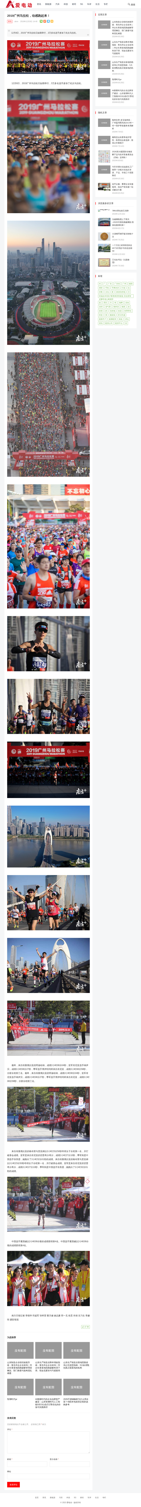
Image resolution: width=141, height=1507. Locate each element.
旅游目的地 (120, 292)
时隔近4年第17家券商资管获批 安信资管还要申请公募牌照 (115, 296)
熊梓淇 (116, 307)
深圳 (101, 307)
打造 (123, 288)
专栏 (106, 4)
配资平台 (118, 323)
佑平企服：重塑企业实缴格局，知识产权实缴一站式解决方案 (122, 187)
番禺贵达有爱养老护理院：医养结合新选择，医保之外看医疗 (122, 140)
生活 (97, 4)
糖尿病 (112, 315)
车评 (89, 4)
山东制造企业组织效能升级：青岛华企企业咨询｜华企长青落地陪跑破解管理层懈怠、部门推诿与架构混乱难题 (19, 1367)
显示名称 (54, 1459)
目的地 (112, 311)
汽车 (57, 4)
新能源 (48, 4)
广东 (110, 284)
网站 (9, 1471)
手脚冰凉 (115, 288)
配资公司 (108, 323)
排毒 (101, 292)
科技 (66, 4)
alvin (16, 21)
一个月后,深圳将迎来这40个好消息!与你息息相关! (122, 248)
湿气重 (108, 307)
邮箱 (9, 1459)
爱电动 (69, 1502)
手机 (107, 288)
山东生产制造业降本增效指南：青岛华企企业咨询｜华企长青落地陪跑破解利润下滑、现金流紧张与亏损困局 (122, 48)
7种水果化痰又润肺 (120, 211)
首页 (37, 1498)
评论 (9, 1429)
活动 (127, 303)
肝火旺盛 (121, 315)
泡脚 (121, 303)
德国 (130, 284)
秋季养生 (127, 311)
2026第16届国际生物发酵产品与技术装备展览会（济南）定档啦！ (122, 154)
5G (81, 4)
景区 (105, 303)
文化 (107, 292)
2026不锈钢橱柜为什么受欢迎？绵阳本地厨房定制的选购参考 (75, 1402)
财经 (74, 4)
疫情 (101, 311)
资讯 (39, 4)
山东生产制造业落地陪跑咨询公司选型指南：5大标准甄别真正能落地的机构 (76, 1365)
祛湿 (120, 311)
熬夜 (123, 307)
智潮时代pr (12, 1399)
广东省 (117, 284)
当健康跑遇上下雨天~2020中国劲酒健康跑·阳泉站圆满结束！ (123, 222)
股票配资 (112, 319)
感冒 (101, 288)
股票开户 (102, 319)
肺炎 (120, 319)
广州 (124, 284)
